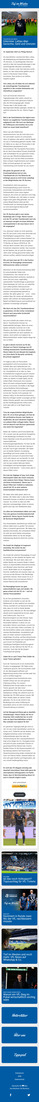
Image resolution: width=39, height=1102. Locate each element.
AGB (19, 1076)
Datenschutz (19, 1079)
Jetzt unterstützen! (19, 782)
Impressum (19, 1073)
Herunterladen (19, 794)
